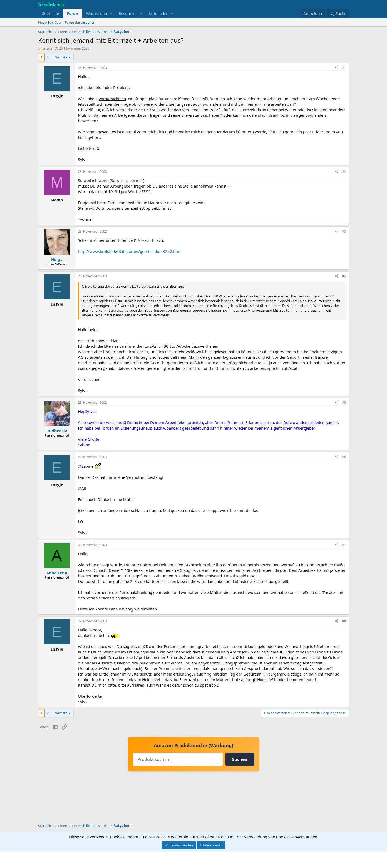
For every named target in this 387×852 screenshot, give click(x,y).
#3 (344, 231)
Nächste (60, 57)
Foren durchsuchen (80, 22)
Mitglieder (158, 13)
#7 (344, 545)
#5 (344, 402)
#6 (344, 457)
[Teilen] (336, 68)
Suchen (239, 759)
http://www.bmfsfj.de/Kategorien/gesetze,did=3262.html (130, 251)
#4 (344, 276)
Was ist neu (96, 13)
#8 (344, 621)
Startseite (50, 13)
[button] (111, 13)
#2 (344, 171)
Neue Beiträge (49, 22)
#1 (344, 68)
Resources (128, 13)
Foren (72, 13)
